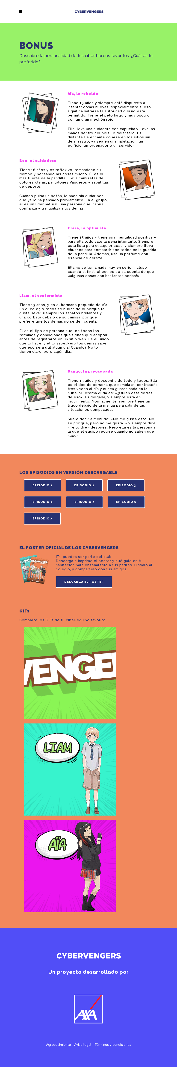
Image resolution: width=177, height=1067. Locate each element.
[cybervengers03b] (70, 866)
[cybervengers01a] (70, 673)
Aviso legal (82, 1045)
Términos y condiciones (112, 1045)
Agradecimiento (58, 1045)
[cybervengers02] (70, 769)
